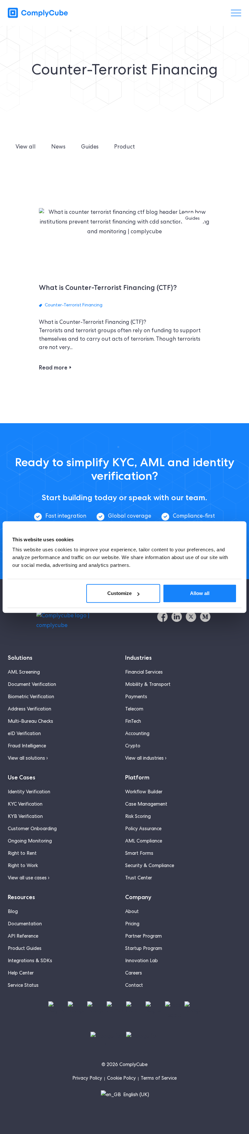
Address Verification (29, 709)
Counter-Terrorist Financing (73, 305)
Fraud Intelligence (27, 746)
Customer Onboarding (32, 829)
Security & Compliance (149, 866)
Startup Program (143, 949)
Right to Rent (22, 853)
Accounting (137, 734)
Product (124, 147)
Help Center (21, 973)
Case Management (146, 804)
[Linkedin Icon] (177, 616)
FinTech (133, 721)
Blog (13, 912)
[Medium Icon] (205, 616)
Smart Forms (139, 853)
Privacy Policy (87, 1078)
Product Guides (25, 949)
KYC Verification (25, 804)
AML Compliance (143, 841)
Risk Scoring (138, 817)
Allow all (199, 593)
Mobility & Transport (148, 685)
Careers (133, 973)
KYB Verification (25, 817)
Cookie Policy (121, 1078)
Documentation (25, 924)
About (132, 912)
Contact (134, 985)
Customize (119, 593)
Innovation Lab (141, 961)
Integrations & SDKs (30, 961)
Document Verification (32, 685)
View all (26, 147)
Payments (136, 697)
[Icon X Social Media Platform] (191, 616)
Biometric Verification (31, 697)
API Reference (23, 936)
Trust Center (138, 878)
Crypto (132, 746)
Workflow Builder (143, 792)
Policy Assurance (143, 829)
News (58, 147)
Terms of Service (159, 1078)
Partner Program (143, 936)
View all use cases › (28, 878)
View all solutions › (28, 758)
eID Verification (24, 734)
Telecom (134, 709)
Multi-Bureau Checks (30, 721)
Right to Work (23, 866)
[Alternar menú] (236, 13)
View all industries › (145, 758)
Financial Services (144, 672)
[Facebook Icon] (162, 616)
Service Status (23, 985)
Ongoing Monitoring (30, 841)
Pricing (132, 924)
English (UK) (135, 1095)
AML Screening (24, 672)
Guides (90, 147)
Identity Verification (29, 792)
